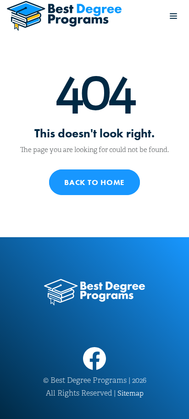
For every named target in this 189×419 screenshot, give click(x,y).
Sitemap (130, 393)
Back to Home (94, 182)
